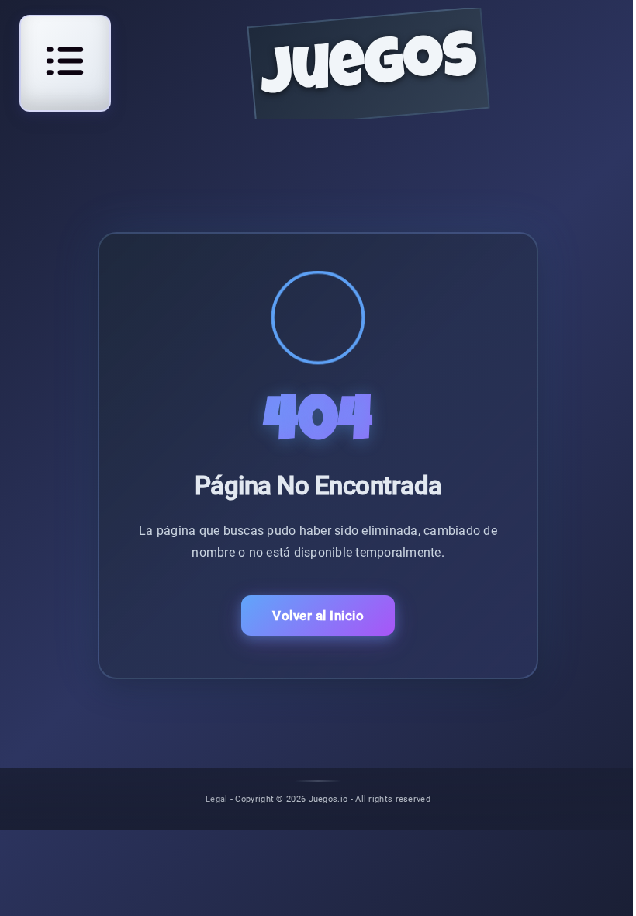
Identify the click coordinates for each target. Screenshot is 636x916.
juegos (368, 70)
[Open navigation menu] (65, 61)
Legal (217, 798)
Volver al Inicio (318, 615)
